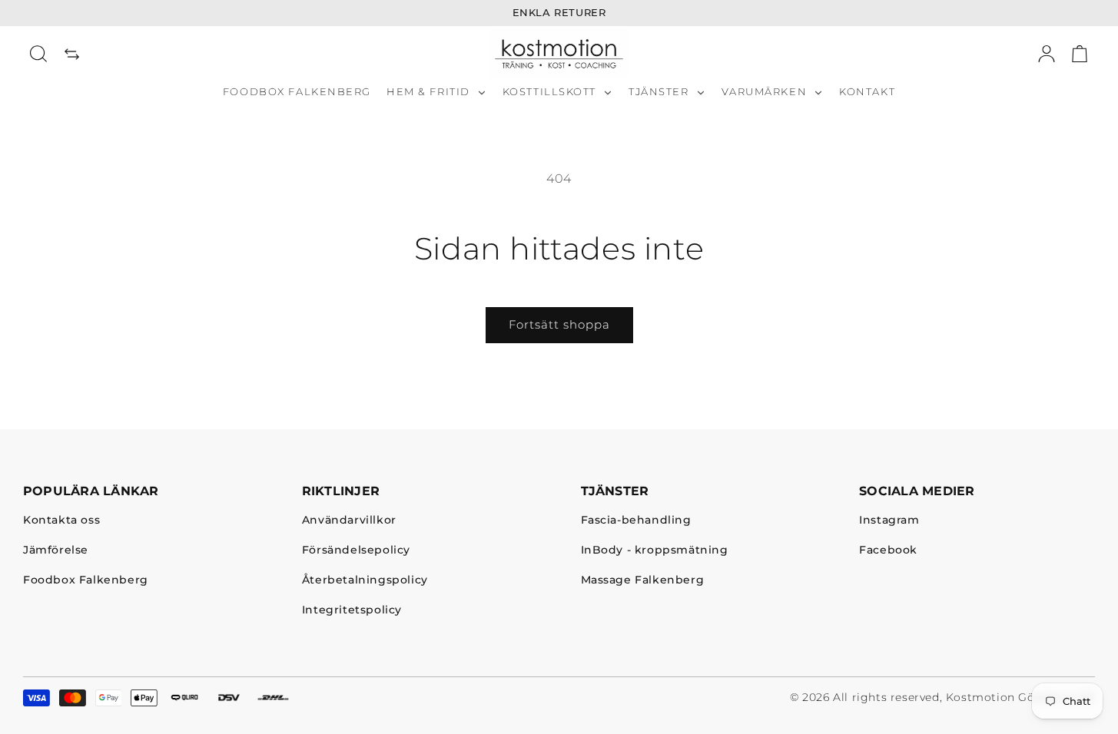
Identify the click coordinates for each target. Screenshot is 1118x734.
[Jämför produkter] (72, 53)
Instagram (889, 520)
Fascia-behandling (636, 520)
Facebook (888, 550)
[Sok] (38, 53)
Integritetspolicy (352, 610)
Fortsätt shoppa (559, 324)
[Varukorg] (1079, 53)
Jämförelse (55, 550)
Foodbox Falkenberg (85, 580)
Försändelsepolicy (356, 550)
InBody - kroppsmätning (654, 550)
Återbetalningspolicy (365, 580)
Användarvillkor (349, 520)
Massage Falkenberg (643, 580)
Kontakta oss (61, 520)
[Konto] (1046, 53)
